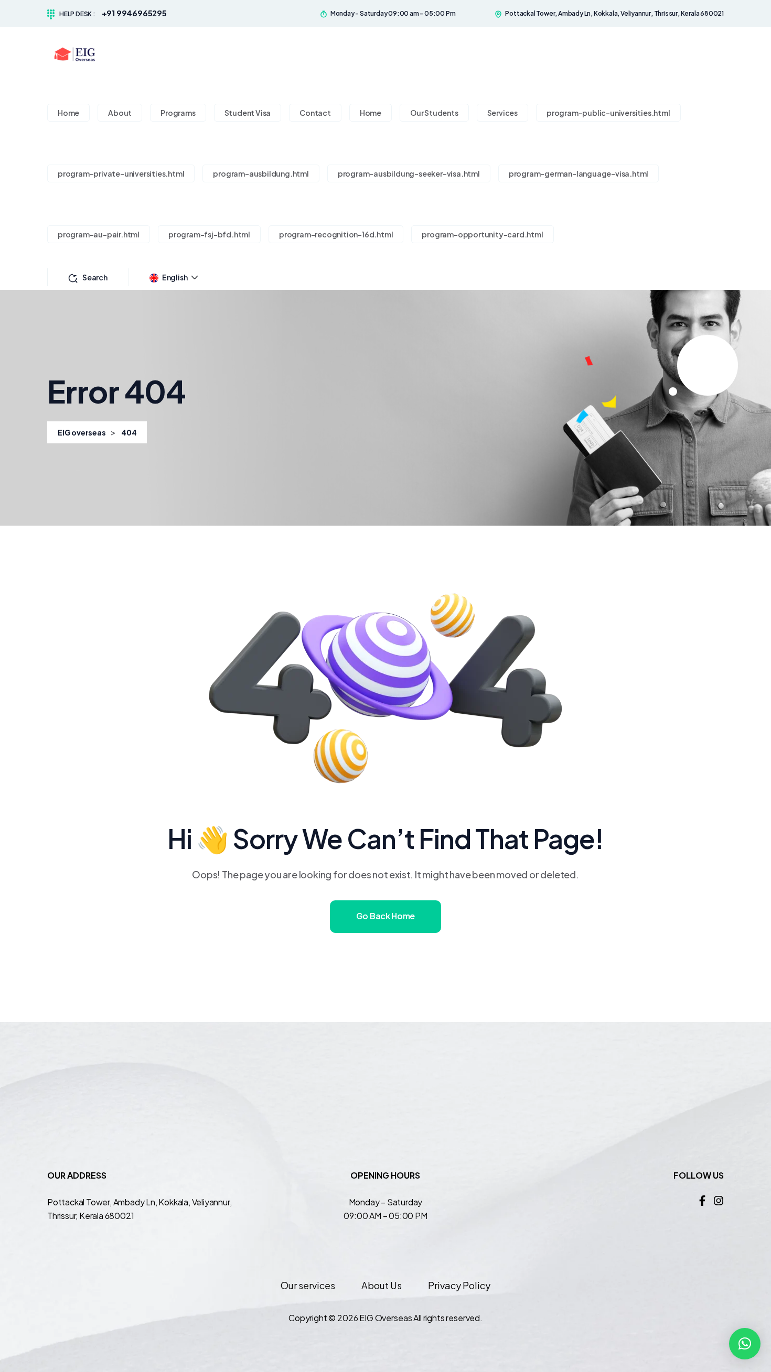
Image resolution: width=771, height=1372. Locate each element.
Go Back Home (385, 915)
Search (95, 277)
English (175, 277)
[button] (745, 1343)
